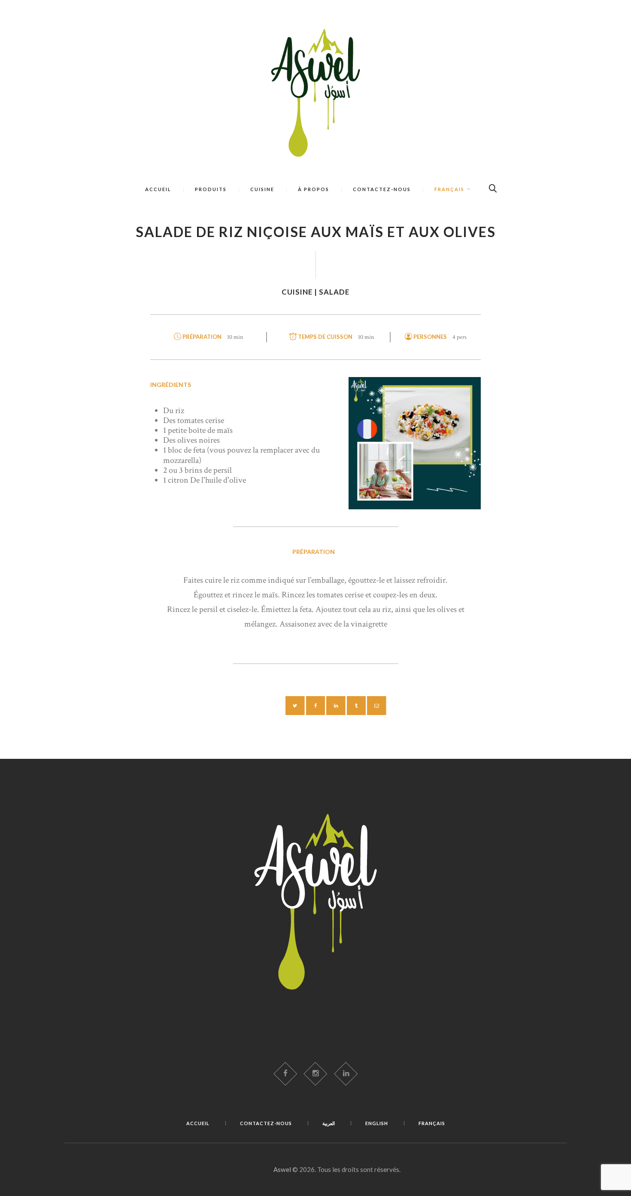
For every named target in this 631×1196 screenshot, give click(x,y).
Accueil (197, 1123)
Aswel (282, 1169)
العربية (328, 1123)
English (376, 1123)
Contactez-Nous (266, 1123)
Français (432, 1123)
